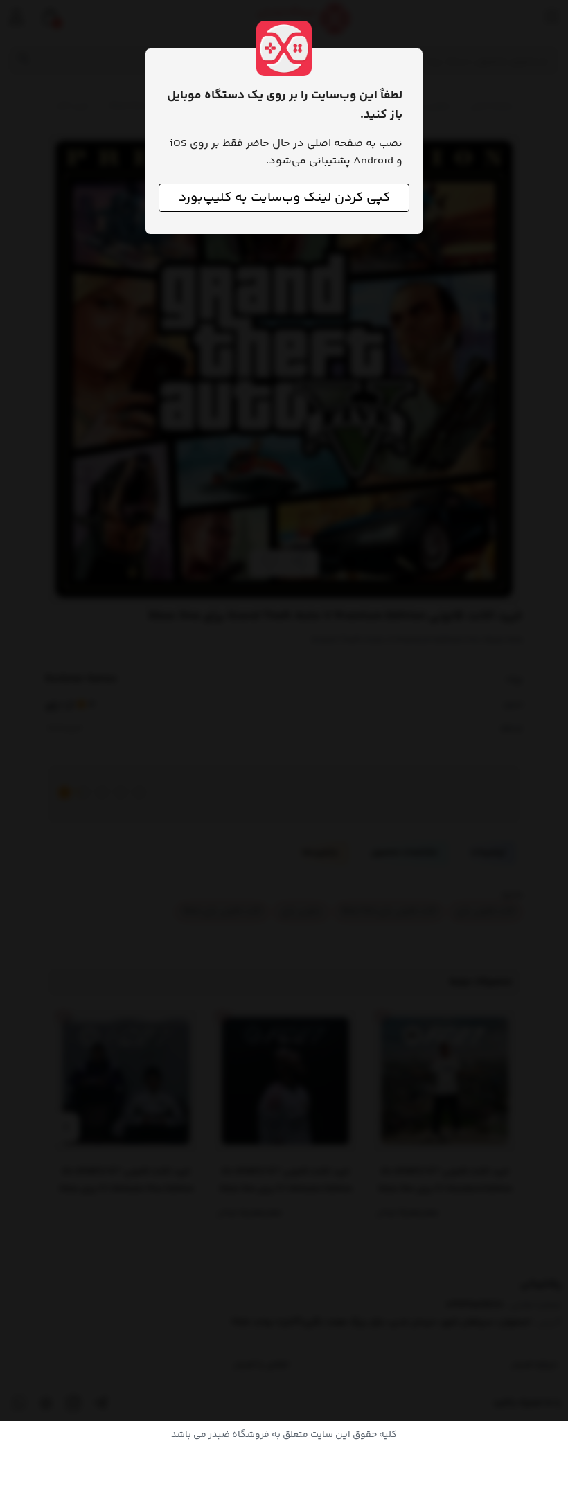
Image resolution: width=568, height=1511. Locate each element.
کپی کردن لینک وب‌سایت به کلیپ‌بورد (284, 198)
